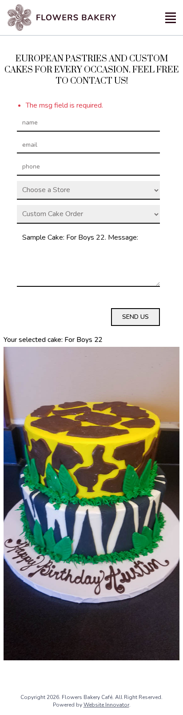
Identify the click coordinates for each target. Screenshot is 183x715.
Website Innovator (106, 704)
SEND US (135, 317)
